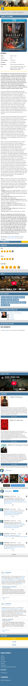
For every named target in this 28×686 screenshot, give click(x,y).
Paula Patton (3, 299)
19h (18, 496)
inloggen (7, 330)
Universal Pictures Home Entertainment (12, 237)
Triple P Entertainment (12, 236)
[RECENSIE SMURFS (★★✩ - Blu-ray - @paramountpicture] (23, 478)
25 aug (19, 509)
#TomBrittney (13, 536)
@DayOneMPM (7, 514)
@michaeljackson (18, 512)
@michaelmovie (9, 510)
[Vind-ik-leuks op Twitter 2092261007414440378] (10, 516)
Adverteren (3, 665)
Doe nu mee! (14, 416)
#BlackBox (8, 535)
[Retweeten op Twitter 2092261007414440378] (7, 516)
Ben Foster (3, 297)
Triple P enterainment (5, 302)
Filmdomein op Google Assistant (8, 666)
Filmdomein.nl (4, 672)
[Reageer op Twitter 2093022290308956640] (5, 505)
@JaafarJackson (7, 513)
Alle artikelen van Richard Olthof (14, 312)
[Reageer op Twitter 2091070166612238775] (5, 550)
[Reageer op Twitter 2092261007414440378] (5, 516)
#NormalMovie (14, 500)
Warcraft (24, 302)
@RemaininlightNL (8, 503)
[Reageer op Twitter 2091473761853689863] (5, 538)
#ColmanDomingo (16, 513)
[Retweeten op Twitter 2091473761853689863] (7, 538)
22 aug (19, 542)
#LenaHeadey (14, 501)
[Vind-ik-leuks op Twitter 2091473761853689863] (10, 538)
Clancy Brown (9, 297)
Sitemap (3, 663)
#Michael (12, 512)
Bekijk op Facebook (5, 597)
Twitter (14, 638)
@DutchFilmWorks (23, 536)
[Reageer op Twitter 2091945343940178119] (5, 529)
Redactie (3, 658)
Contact (2, 659)
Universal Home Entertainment (15, 302)
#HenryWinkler (7, 501)
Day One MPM (15, 578)
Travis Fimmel (16, 299)
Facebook (11, 315)
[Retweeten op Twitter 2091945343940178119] (7, 529)
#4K (9, 525)
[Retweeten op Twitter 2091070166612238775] (7, 550)
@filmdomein (13, 496)
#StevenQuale (7, 536)
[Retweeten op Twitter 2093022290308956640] (7, 505)
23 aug (19, 533)
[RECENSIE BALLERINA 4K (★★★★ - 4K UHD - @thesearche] (14, 478)
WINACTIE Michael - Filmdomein (9, 586)
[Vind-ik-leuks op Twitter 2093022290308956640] (10, 505)
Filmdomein (3, 12)
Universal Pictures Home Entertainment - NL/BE (12, 579)
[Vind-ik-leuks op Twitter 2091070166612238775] (10, 550)
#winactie (8, 512)
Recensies (9, 12)
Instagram (11, 317)
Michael (22, 576)
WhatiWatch (12, 319)
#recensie (9, 500)
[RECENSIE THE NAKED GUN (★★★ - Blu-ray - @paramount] (4, 478)
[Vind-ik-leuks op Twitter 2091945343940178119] (10, 529)
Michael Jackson (20, 612)
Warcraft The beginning (5, 305)
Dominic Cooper (15, 297)
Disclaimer (3, 661)
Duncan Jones (22, 297)
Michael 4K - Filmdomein (7, 619)
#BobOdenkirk (21, 500)
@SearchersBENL (23, 501)
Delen (4, 598)
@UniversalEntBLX (15, 514)
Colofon (2, 656)
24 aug (19, 520)
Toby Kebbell (10, 299)
